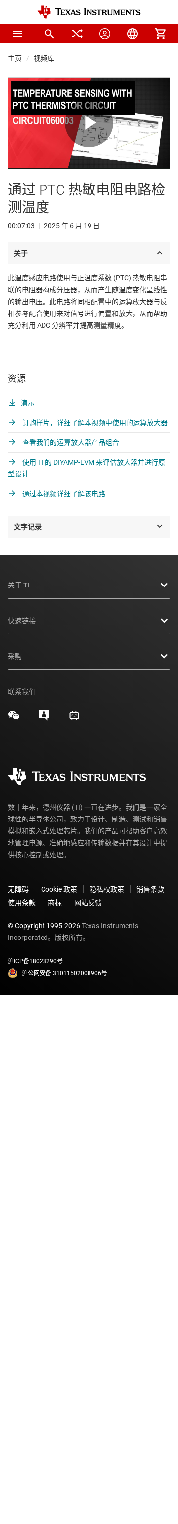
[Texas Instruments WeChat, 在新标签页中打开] (14, 719)
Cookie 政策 (59, 889)
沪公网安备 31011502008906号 (64, 973)
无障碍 (18, 889)
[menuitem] (49, 33)
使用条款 (22, 903)
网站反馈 (88, 903)
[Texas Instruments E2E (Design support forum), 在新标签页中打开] (44, 719)
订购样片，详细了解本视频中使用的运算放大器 (94, 423)
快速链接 (22, 621)
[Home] (89, 12)
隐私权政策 (106, 889)
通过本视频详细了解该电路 (63, 494)
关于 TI (19, 585)
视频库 (44, 58)
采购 (15, 656)
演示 (28, 403)
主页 (15, 58)
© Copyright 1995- (44, 926)
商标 (55, 903)
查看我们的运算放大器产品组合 (70, 442)
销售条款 (150, 889)
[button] (18, 33)
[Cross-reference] (77, 33)
